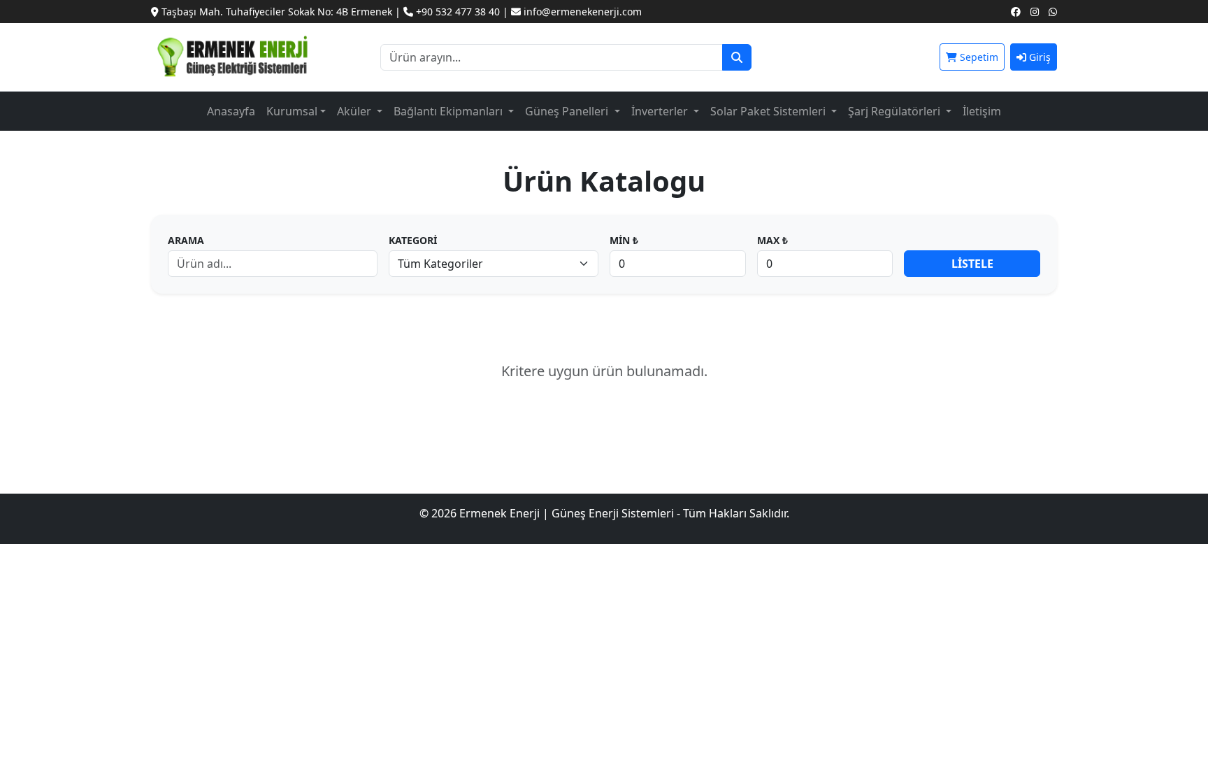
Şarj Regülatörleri (895, 111)
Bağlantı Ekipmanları (449, 111)
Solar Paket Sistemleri (769, 111)
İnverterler (661, 111)
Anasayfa (231, 111)
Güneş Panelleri (568, 111)
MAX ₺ (772, 240)
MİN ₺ (624, 240)
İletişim (982, 111)
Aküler (355, 111)
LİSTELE (972, 263)
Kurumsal (291, 111)
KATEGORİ (413, 240)
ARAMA (186, 240)
